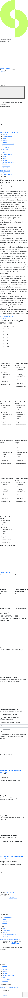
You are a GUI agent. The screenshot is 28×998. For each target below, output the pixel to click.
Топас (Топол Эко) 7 (9, 326)
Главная (4, 134)
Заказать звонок (5, 68)
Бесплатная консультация (9, 186)
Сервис (4, 140)
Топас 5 (6, 335)
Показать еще (5, 543)
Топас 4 (6, 332)
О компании (6, 148)
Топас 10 (6, 347)
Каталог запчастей (8, 144)
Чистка (4, 142)
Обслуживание (7, 136)
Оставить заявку (6, 732)
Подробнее (4, 381)
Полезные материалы (9, 934)
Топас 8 (6, 341)
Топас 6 (6, 338)
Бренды (4, 932)
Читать (9, 859)
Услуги (4, 146)
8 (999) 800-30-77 (5, 133)
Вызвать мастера (6, 39)
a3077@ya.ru (4, 72)
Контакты (5, 149)
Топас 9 (6, 344)
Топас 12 (6, 329)
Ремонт (4, 138)
